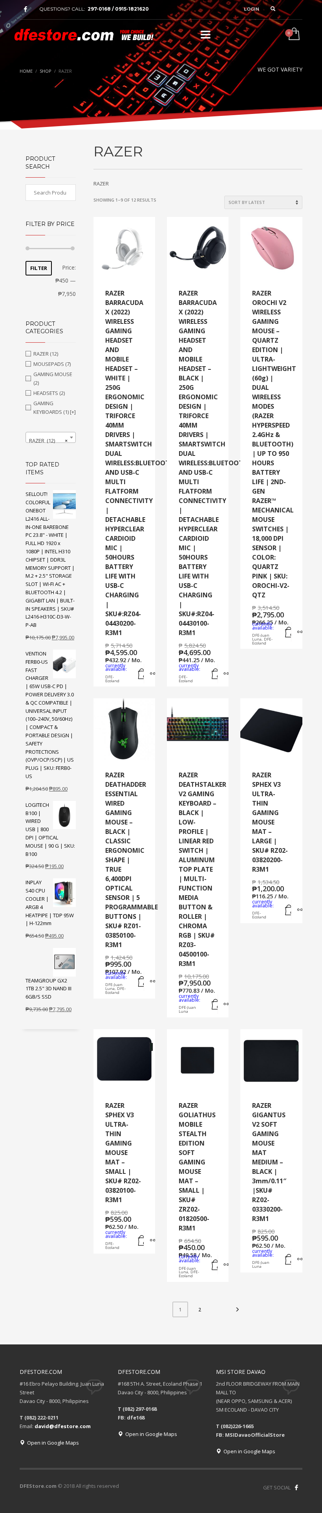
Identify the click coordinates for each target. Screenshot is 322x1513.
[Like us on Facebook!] (296, 1487)
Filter (38, 268)
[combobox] (51, 437)
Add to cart (138, 673)
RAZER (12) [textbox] (48, 440)
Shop (45, 71)
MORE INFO (149, 673)
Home (26, 71)
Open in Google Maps (52, 1442)
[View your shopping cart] (293, 34)
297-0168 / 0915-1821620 (118, 9)
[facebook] (25, 9)
